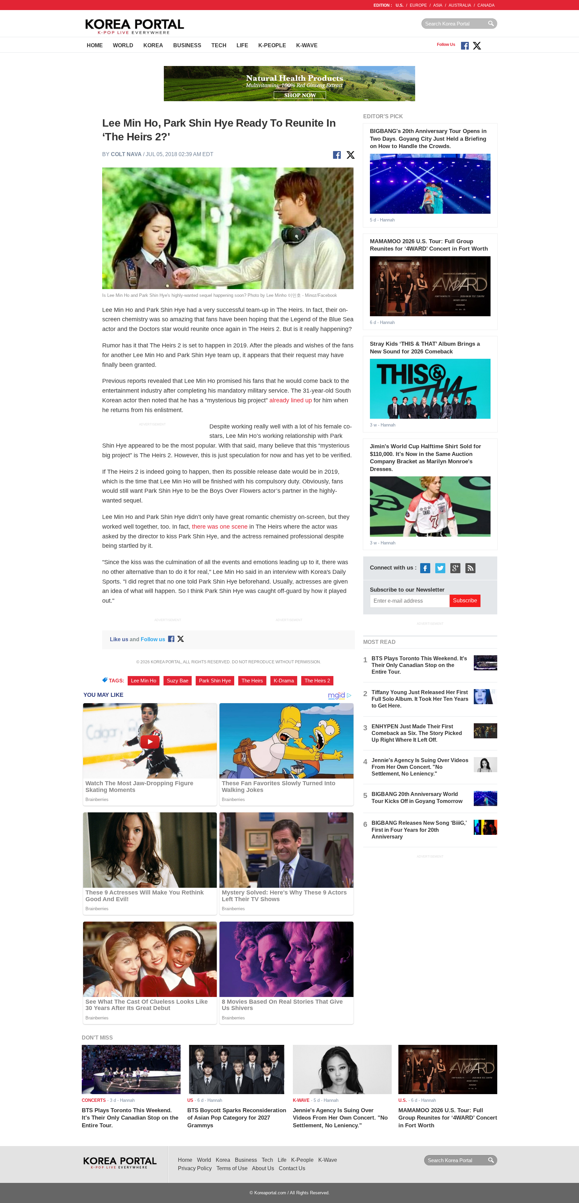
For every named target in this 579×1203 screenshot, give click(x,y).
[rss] (470, 568)
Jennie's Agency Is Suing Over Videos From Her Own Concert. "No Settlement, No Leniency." (420, 767)
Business (187, 45)
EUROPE (418, 5)
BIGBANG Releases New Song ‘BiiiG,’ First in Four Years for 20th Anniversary (419, 829)
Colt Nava (126, 154)
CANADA (486, 5)
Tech (219, 45)
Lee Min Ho (143, 680)
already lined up (290, 400)
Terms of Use (232, 1168)
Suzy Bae (177, 680)
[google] (455, 568)
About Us (263, 1168)
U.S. (399, 5)
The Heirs (252, 680)
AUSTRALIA (460, 5)
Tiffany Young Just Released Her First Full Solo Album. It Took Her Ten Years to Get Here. (420, 699)
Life (242, 45)
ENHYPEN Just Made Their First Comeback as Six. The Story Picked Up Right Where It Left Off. (417, 733)
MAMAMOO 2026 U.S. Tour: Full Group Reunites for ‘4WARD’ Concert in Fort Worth (447, 1118)
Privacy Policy (195, 1168)
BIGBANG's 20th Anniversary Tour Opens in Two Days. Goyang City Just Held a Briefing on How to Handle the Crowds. (428, 138)
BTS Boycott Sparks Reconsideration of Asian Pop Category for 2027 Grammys (236, 1118)
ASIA (437, 5)
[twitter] (440, 568)
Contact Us (292, 1168)
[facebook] (425, 568)
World (123, 45)
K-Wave (307, 45)
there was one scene (220, 526)
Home (95, 45)
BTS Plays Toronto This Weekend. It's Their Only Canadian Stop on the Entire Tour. (419, 665)
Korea (153, 45)
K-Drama (284, 680)
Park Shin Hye (215, 680)
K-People (272, 45)
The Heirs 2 (317, 680)
